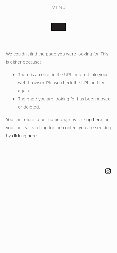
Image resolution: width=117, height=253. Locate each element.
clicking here (89, 119)
